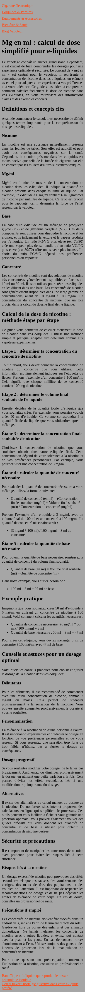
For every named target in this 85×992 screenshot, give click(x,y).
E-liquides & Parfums (17, 12)
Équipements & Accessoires (22, 18)
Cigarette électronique (17, 6)
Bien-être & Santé (14, 25)
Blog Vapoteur (12, 31)
